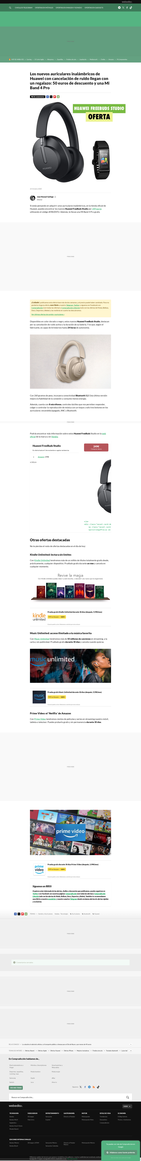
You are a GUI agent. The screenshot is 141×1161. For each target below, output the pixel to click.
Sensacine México (51, 1143)
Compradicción (37, 308)
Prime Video (40, 719)
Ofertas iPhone (69, 1051)
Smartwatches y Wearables (57, 1066)
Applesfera (12, 1123)
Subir (126, 1106)
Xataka (54, 436)
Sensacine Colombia (52, 1146)
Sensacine (49, 1116)
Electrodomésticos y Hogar (16, 1066)
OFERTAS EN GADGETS (94, 8)
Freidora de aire (71, 59)
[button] (46, 196)
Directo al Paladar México (69, 1143)
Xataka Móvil (13, 1120)
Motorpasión (86, 1116)
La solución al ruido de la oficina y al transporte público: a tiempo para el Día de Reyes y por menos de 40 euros (56, 1044)
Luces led (124, 1051)
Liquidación (82, 59)
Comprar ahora (96, 447)
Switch (11, 1082)
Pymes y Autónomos (124, 1120)
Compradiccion (104, 1123)
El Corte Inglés (39, 59)
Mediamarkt (93, 59)
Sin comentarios (38, 97)
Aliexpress (50, 59)
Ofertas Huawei (55, 1051)
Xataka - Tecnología (61, 914)
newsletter (52, 899)
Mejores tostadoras (83, 1051)
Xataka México (14, 1143)
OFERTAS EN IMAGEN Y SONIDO (69, 8)
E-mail (58, 96)
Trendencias (103, 1116)
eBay (53, 1078)
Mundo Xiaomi (14, 1129)
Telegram (119, 7)
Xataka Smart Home (15, 1126)
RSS (94, 1086)
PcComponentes (122, 59)
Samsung (12, 1078)
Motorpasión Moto (88, 1120)
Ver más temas (16, 1088)
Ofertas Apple (42, 1051)
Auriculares (76, 914)
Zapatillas (60, 59)
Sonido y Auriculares (45, 914)
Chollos (103, 59)
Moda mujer (56, 1072)
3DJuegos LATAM (33, 1143)
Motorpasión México (88, 1143)
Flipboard (54, 96)
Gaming (29, 59)
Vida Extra (31, 1120)
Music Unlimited (41, 639)
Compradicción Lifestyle (70, 308)
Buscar (128, 1097)
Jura (32, 1082)
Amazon (111, 59)
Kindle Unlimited (42, 560)
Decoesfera (103, 1120)
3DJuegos (31, 1116)
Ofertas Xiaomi (30, 1051)
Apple (33, 1078)
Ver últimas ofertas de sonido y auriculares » (47, 314)
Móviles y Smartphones (38, 1065)
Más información (72, 1159)
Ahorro (54, 1082)
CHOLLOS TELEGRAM (23, 8)
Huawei (96, 914)
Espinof (48, 1120)
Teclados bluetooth (112, 1051)
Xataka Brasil (13, 1146)
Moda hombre (35, 1072)
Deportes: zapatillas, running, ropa (16, 1073)
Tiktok (131, 7)
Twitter (123, 7)
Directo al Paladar (69, 1116)
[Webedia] (127, 1)
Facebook (127, 7)
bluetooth (87, 914)
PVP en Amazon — (56, 617)
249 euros (97, 209)
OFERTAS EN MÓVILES (44, 8)
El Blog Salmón (122, 1116)
